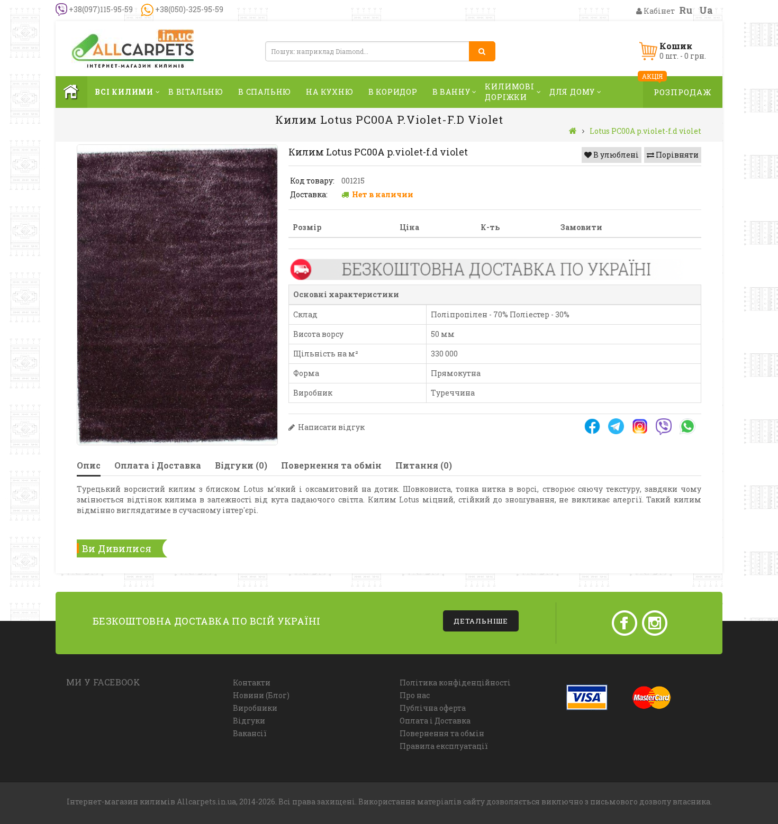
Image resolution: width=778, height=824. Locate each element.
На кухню (329, 92)
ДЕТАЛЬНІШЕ (481, 621)
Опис (89, 465)
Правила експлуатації (444, 746)
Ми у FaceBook (103, 682)
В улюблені (615, 155)
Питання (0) (423, 465)
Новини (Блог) (261, 695)
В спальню (264, 92)
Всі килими (124, 92)
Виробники (255, 708)
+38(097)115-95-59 (100, 9)
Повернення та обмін (331, 465)
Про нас (415, 695)
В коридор (393, 92)
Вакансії (250, 733)
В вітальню (195, 92)
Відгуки (249, 721)
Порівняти (676, 155)
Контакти (251, 682)
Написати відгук (330, 427)
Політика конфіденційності (455, 682)
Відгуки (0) (241, 465)
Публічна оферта (433, 708)
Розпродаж (683, 92)
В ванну (451, 92)
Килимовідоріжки (509, 91)
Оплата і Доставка (157, 465)
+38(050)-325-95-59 (188, 9)
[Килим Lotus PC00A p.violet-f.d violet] (177, 294)
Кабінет (658, 11)
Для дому (572, 92)
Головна (71, 92)
